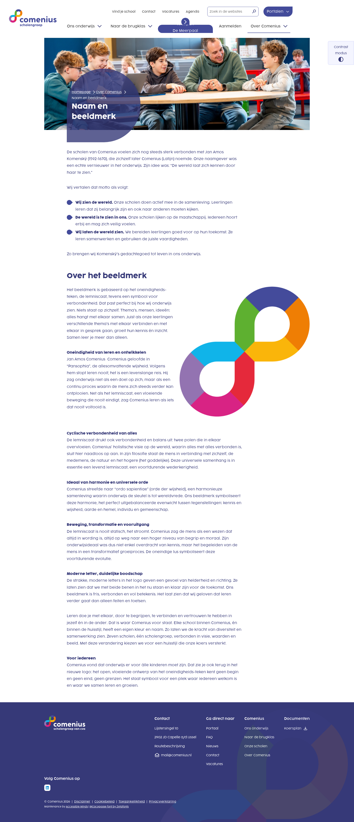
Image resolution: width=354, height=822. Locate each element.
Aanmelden (230, 26)
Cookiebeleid (104, 801)
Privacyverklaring (162, 801)
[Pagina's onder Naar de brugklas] (150, 26)
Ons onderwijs (81, 26)
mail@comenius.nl (176, 755)
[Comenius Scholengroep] (33, 18)
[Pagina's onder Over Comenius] (285, 26)
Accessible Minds (77, 806)
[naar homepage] (64, 729)
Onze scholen (255, 746)
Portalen (275, 11)
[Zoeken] (254, 11)
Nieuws (212, 746)
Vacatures (170, 12)
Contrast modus (341, 50)
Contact (148, 12)
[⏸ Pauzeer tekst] (185, 22)
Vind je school (123, 12)
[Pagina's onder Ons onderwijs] (99, 26)
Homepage (81, 92)
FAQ (209, 737)
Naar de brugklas (128, 26)
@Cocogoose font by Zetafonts (109, 806)
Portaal (212, 728)
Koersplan (292, 728)
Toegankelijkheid (132, 801)
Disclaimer (82, 801)
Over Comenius (265, 26)
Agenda (192, 12)
